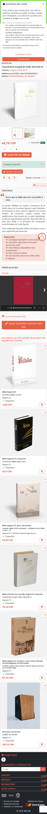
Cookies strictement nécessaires (18, 23)
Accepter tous (23, 59)
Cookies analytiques (13, 32)
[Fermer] (43, 4)
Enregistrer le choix (24, 54)
